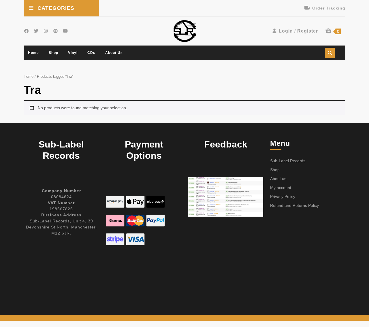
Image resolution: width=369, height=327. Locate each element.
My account (280, 187)
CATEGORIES (55, 8)
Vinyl (73, 53)
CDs (91, 53)
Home (33, 53)
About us (114, 53)
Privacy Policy (282, 196)
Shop (53, 53)
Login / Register (298, 31)
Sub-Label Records (287, 160)
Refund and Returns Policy (294, 205)
